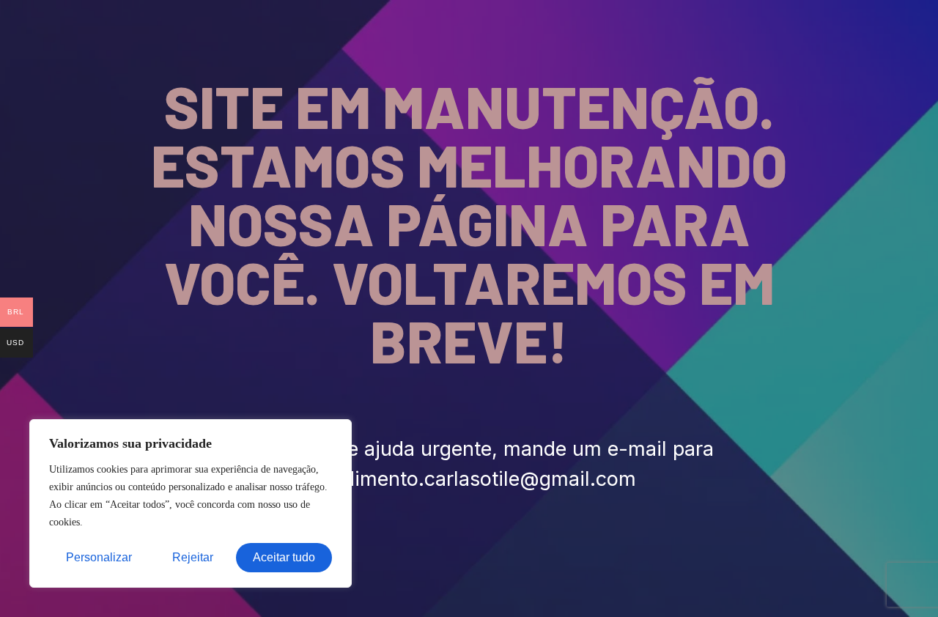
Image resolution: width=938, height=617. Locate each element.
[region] (190, 503)
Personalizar (99, 557)
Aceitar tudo (284, 557)
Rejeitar (192, 557)
